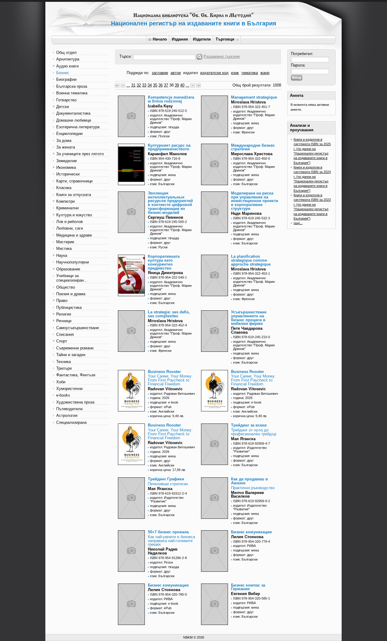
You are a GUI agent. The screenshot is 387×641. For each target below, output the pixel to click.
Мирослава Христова (251, 154)
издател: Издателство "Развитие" (250, 449)
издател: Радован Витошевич (172, 393)
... (128, 85)
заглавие (160, 72)
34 (150, 85)
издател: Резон (161, 562)
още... (298, 223)
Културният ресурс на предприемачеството (169, 147)
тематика (249, 72)
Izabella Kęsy (160, 106)
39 (177, 85)
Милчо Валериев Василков (247, 494)
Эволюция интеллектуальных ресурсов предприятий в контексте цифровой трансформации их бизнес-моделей (170, 203)
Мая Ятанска (243, 439)
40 (182, 85)
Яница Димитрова (165, 272)
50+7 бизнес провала (168, 532)
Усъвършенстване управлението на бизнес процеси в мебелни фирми (248, 318)
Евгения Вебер (245, 593)
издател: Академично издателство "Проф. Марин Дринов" (171, 118)
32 (139, 85)
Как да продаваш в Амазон (249, 481)
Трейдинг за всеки (249, 425)
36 (160, 85)
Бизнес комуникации (251, 532)
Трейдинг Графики (166, 479)
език (235, 72)
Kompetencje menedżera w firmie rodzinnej (171, 99)
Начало (160, 39)
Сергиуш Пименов (165, 217)
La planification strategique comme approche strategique (251, 260)
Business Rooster (164, 371)
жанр (264, 72)
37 (166, 85)
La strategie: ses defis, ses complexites (169, 314)
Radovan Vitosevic (165, 389)
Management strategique (254, 97)
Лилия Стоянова (247, 537)
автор (176, 72)
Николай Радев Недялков (162, 551)
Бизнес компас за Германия (248, 587)
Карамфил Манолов (167, 154)
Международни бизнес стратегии (253, 147)
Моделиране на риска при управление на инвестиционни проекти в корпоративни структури (254, 201)
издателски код (214, 72)
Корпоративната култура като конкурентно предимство (164, 262)
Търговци (225, 39)
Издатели (202, 39)
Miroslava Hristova (248, 102)
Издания (180, 39)
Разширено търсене (221, 56)
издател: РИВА (244, 546)
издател (190, 72)
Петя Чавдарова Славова (246, 330)
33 (144, 85)
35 (155, 85)
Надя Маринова (246, 213)
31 (133, 85)
